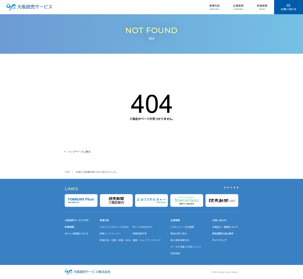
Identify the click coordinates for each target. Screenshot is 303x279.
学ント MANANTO (142, 226)
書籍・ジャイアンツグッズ (147, 240)
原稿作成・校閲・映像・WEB (115, 240)
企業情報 (238, 5)
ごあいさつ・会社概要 (182, 226)
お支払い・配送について (225, 226)
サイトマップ (219, 240)
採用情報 (175, 253)
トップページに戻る (79, 151)
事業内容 (214, 5)
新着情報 (262, 5)
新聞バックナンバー (110, 233)
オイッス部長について (76, 233)
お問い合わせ (288, 9)
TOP (67, 171)
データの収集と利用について (185, 246)
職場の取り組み (178, 233)
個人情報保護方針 (179, 240)
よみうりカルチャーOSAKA (114, 226)
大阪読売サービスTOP (77, 220)
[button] (225, 187)
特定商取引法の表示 (223, 233)
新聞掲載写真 (140, 233)
